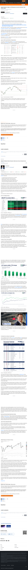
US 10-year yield (17, 215)
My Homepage (11, 13)
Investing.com (7, 12)
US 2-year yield (24, 214)
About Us (16, 544)
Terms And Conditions (3, 565)
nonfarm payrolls (6, 416)
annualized (6, 42)
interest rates (3, 34)
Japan (9, 28)
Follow (25, 13)
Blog (1, 544)
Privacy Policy (8, 565)
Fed (1, 224)
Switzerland (6, 28)
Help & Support (16, 547)
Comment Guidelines (3, 156)
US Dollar (13, 72)
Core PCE (13, 337)
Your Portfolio (2, 547)
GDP (21, 337)
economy (14, 41)
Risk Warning (12, 565)
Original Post (3, 480)
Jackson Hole (22, 374)
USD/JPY (2, 175)
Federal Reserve (18, 28)
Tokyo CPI (2, 430)
